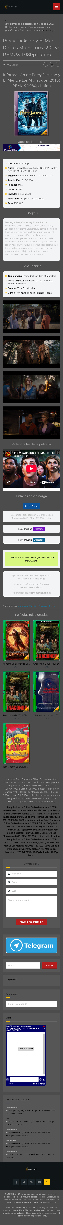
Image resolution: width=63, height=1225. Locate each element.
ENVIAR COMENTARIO (31, 922)
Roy (7, 1118)
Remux (49, 292)
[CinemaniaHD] (10, 4)
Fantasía (40, 292)
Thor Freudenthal (26, 288)
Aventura (21, 292)
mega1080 (11, 979)
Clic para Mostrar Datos (32, 198)
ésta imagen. (50, 30)
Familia (31, 292)
